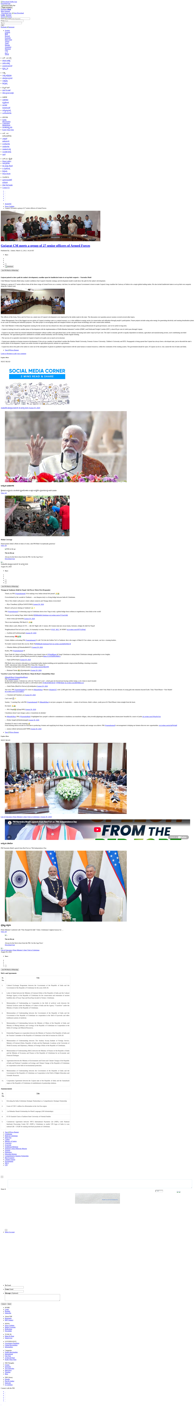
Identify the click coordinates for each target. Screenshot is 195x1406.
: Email (9, 1289)
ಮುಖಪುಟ (8, 204)
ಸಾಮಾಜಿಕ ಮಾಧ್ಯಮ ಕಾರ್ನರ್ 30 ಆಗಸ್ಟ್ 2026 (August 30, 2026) (20, 408)
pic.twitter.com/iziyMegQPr (40, 667)
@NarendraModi (24, 716)
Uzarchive (8, 1143)
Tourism (7, 1150)
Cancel (4, 1304)
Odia (6, 50)
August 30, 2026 (38, 604)
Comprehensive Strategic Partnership (17, 1156)
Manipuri (8, 49)
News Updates (9, 206)
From (3, 21)
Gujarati (7, 32)
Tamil (7, 43)
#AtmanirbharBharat (21, 677)
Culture (7, 1139)
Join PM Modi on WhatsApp (10, 270)
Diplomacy (8, 1152)
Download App (10, 559)
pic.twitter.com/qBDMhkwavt (74, 683)
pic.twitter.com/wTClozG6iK (58, 615)
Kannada (8, 38)
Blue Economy (10, 1158)
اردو (6, 52)
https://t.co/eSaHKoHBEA (52, 656)
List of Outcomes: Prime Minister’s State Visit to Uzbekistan (20, 950)
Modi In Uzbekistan (11, 1136)
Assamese (8, 47)
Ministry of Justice (11, 1141)
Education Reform (11, 1154)
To (2, 23)
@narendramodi (20, 593)
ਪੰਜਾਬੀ (7, 54)
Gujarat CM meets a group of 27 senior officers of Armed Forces (45, 245)
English (7, 30)
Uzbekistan (8, 1134)
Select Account (10, 1232)
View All (4, 493)
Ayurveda (8, 1145)
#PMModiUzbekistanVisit (43, 644)
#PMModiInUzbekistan (41, 615)
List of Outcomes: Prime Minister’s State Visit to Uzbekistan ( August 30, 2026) (26, 817)
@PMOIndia (60, 683)
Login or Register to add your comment (13, 353)
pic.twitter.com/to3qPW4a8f (168, 725)
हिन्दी (6, 34)
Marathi (7, 45)
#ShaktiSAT (53, 690)
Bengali (7, 36)
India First (8, 1137)
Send (9, 1304)
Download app (5, 3)
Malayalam (8, 40)
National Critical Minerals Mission (16, 1148)
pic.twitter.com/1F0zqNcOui (151, 716)
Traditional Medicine (11, 1147)
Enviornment (9, 1161)
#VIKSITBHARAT (49, 683)
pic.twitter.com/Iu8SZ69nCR (61, 644)
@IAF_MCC (55, 629)
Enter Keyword (6, 18)
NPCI (7, 1163)
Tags (6, 350)
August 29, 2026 (31, 633)
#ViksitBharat (52, 654)
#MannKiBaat (9, 677)
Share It (3, 1189)
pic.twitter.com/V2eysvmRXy (14, 691)
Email (8, 1285)
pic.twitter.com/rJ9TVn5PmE (76, 629)
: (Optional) (11, 1293)
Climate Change (10, 1159)
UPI (6, 1165)
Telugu (7, 41)
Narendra (6, 9)
